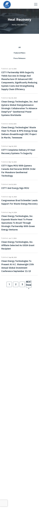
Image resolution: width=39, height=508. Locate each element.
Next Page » (28, 285)
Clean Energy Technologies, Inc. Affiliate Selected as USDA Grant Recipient (17, 245)
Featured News (19, 53)
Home (14, 25)
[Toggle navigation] (35, 4)
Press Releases (19, 58)
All (20, 47)
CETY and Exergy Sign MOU (15, 188)
